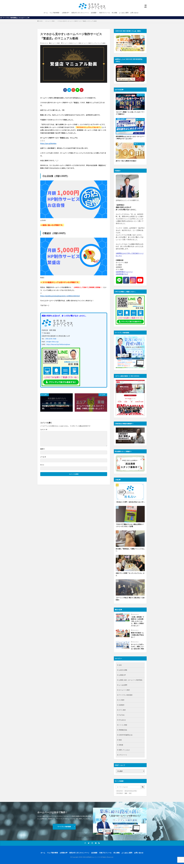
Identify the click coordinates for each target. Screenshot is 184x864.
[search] (143, 787)
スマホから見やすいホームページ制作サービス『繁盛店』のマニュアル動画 (77, 21)
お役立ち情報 (141, 119)
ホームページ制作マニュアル (89, 43)
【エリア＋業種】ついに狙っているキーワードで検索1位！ (130, 113)
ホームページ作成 (67, 43)
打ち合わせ (122, 720)
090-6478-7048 (51, 339)
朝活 (120, 740)
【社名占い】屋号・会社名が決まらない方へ (130, 502)
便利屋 (121, 745)
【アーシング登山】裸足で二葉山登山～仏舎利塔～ (130, 599)
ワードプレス (119, 793)
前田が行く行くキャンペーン (80, 12)
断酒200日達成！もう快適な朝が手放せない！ (137, 635)
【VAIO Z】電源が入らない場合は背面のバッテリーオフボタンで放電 (130, 525)
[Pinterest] (81, 90)
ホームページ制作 (50, 21)
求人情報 (114, 12)
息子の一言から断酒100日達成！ (126, 161)
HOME (41, 21)
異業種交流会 (123, 730)
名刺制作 (121, 705)
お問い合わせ (134, 12)
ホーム (46, 12)
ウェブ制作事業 (54, 12)
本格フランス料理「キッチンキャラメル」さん (130, 574)
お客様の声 (65, 12)
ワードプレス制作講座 (125, 695)
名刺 (126, 793)
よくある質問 (123, 685)
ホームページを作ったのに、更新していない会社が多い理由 (137, 646)
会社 (120, 665)
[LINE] (77, 90)
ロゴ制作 (121, 700)
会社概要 (93, 12)
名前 (42, 449)
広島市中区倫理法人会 (125, 735)
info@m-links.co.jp (52, 341)
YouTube (121, 715)
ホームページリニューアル (130, 790)
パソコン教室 (123, 725)
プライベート (123, 755)
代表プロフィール (104, 12)
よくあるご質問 (123, 12)
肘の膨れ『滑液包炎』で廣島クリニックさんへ (130, 550)
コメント (43, 429)
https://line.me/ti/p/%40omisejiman (58, 344)
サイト (42, 464)
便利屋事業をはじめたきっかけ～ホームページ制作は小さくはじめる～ (130, 137)
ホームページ (119, 790)
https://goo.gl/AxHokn (48, 143)
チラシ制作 (122, 710)
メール (43, 457)
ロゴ (130, 793)
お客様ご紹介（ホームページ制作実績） (131, 680)
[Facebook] (65, 90)
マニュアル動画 (101, 43)
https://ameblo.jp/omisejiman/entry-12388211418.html (60, 296)
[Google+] (73, 90)
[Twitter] (69, 90)
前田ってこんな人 (140, 143)
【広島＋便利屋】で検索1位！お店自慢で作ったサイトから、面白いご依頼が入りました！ (137, 621)
